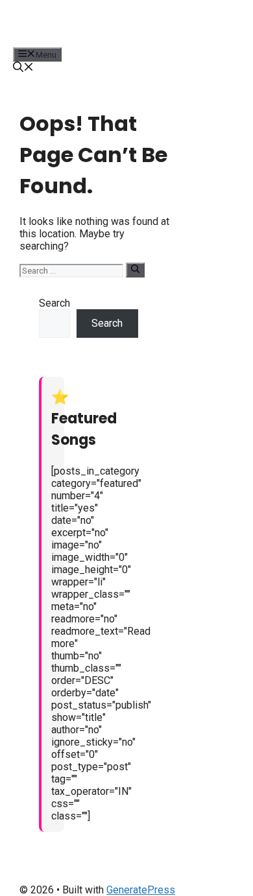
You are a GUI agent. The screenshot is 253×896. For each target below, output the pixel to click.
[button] (23, 68)
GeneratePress (140, 890)
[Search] (135, 270)
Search (54, 303)
